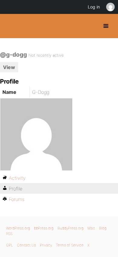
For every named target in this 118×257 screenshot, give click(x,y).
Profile (15, 189)
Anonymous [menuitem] (110, 7)
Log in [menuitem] (94, 6)
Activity (17, 178)
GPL (9, 245)
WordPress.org (18, 228)
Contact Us (26, 245)
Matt (91, 228)
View (9, 67)
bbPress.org (44, 228)
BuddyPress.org (10, 26)
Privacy (46, 245)
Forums (17, 199)
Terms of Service (70, 245)
